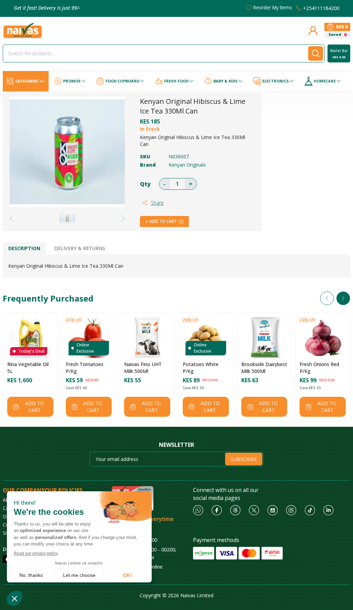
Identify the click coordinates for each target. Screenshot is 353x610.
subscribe (244, 459)
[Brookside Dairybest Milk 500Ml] (264, 337)
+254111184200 (321, 7)
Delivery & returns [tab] (79, 248)
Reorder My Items (272, 7)
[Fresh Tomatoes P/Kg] (88, 337)
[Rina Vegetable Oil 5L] (30, 337)
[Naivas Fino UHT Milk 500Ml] (147, 337)
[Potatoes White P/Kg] (205, 337)
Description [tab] (24, 248)
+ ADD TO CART (161, 221)
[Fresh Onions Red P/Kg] (322, 337)
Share (157, 202)
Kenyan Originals (187, 164)
